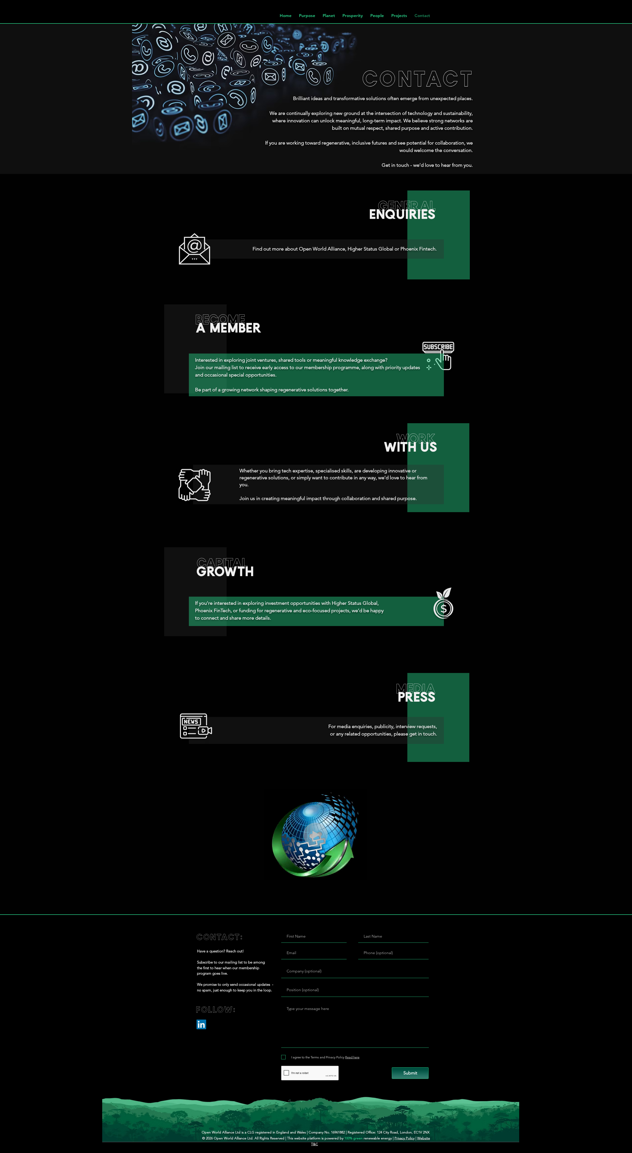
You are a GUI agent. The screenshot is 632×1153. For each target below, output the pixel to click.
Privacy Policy (405, 1138)
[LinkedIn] (201, 1024)
